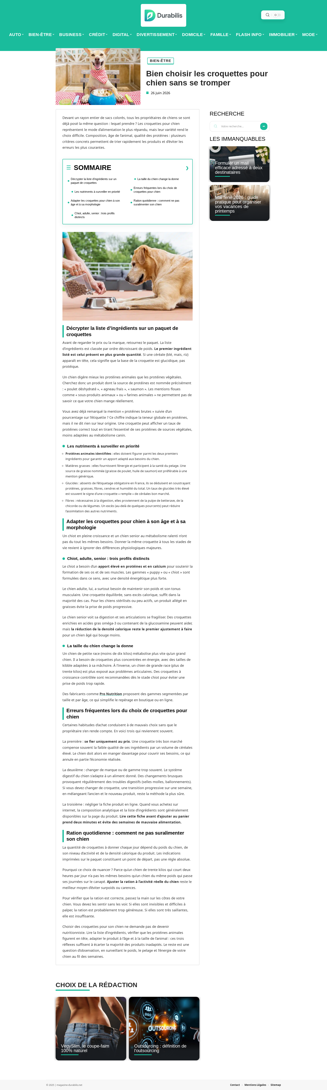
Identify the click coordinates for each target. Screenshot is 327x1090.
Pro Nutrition (111, 694)
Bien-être (160, 61)
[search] (267, 15)
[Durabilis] (163, 15)
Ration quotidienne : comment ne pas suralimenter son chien (156, 202)
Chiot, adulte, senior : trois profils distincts (95, 215)
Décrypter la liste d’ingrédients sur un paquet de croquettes (93, 180)
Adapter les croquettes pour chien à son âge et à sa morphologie (95, 202)
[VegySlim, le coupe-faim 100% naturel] (91, 1028)
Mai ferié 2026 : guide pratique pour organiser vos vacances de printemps (238, 204)
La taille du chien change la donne (158, 179)
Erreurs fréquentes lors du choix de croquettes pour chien (155, 189)
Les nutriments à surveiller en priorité (97, 191)
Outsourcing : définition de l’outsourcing (160, 1048)
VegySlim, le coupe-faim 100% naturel (85, 1048)
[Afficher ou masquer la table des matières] (150, 168)
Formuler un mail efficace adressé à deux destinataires (238, 167)
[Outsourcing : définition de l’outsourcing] (164, 1028)
